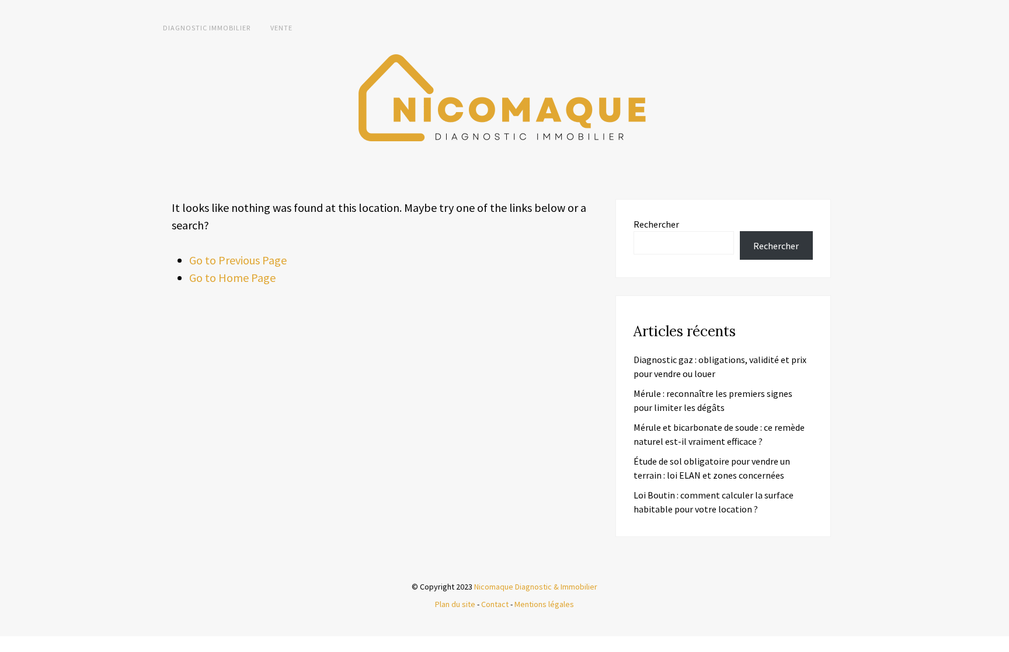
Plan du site (455, 604)
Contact (495, 604)
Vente (281, 27)
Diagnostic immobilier (206, 27)
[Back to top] (997, 640)
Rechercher (656, 224)
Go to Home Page (232, 277)
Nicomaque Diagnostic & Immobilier (535, 586)
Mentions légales (544, 604)
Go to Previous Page (238, 260)
